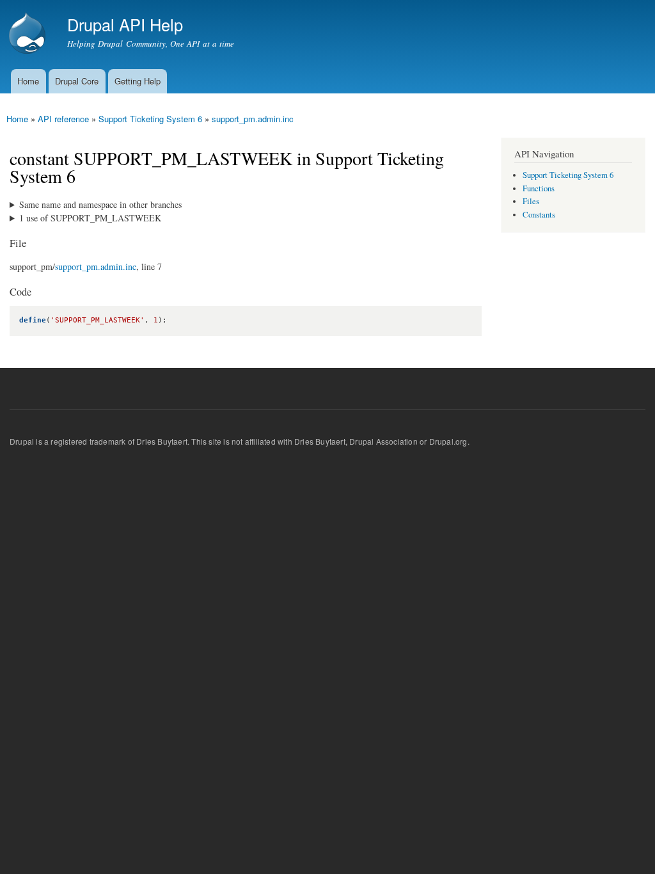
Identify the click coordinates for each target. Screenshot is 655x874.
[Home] (29, 34)
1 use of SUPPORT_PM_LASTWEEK (90, 218)
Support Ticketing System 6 (150, 119)
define (32, 320)
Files (531, 201)
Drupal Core (77, 81)
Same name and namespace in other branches (100, 204)
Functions (539, 188)
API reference (63, 119)
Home (28, 81)
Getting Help (137, 81)
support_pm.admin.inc (253, 119)
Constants (539, 214)
